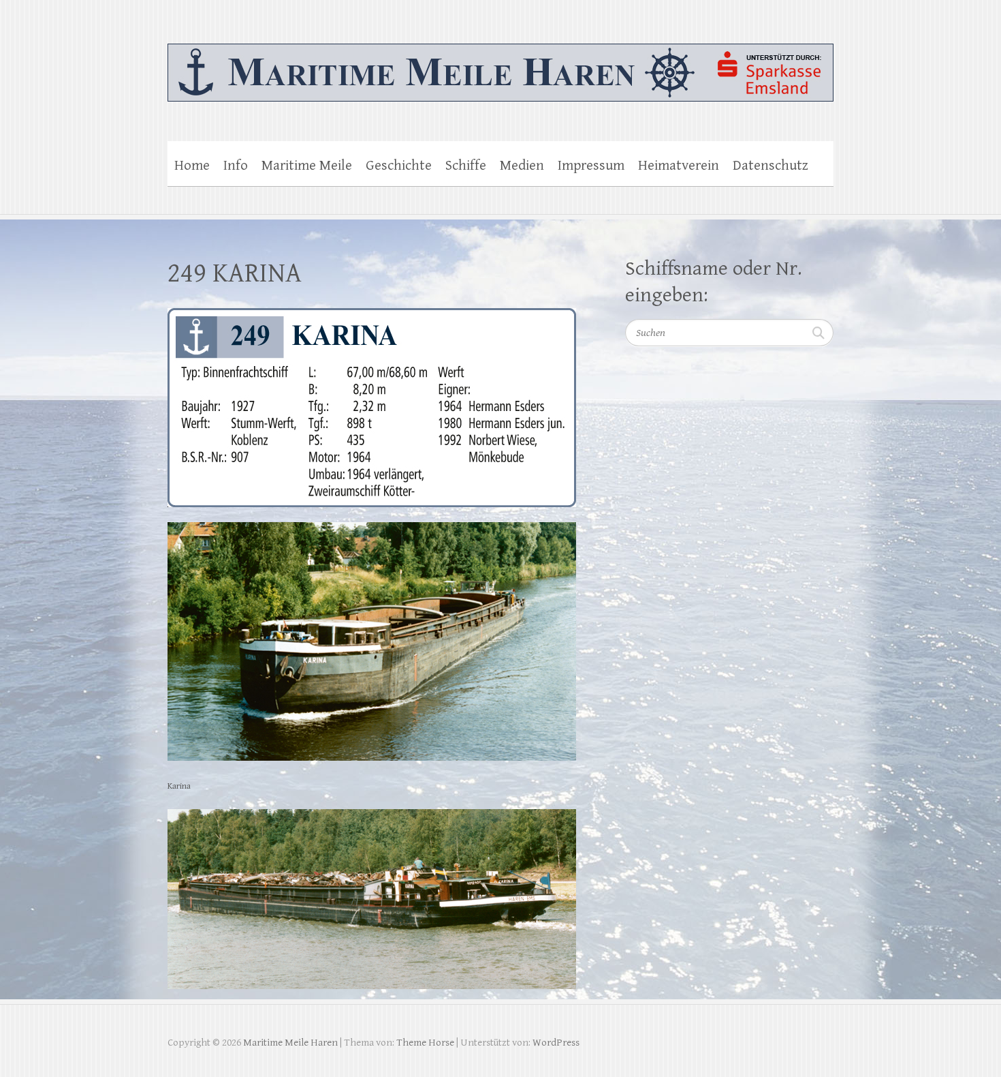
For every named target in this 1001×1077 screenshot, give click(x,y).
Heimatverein (678, 165)
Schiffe (465, 165)
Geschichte (399, 165)
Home (192, 165)
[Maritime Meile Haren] (500, 63)
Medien (522, 165)
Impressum (591, 165)
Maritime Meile (306, 165)
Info (235, 165)
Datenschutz (770, 165)
